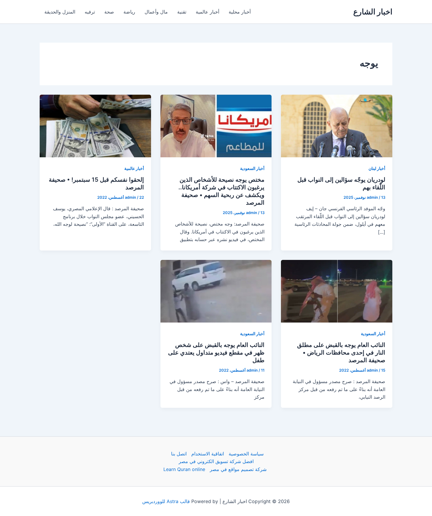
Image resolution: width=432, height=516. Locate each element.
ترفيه (90, 12)
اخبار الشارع (372, 11)
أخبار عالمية (207, 12)
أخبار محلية (240, 12)
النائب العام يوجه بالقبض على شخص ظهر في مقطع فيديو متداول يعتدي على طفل (216, 352)
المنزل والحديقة (59, 12)
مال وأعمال (156, 12)
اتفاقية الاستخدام (207, 454)
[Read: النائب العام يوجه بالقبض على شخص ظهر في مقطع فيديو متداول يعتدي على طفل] (216, 290)
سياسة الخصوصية (246, 454)
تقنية (181, 12)
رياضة (129, 12)
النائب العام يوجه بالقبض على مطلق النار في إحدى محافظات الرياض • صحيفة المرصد (341, 352)
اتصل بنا (179, 454)
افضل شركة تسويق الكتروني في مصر (216, 461)
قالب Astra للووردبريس (166, 501)
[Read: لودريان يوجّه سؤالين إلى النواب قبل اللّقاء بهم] (336, 125)
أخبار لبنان (377, 168)
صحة (109, 12)
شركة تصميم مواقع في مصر (238, 469)
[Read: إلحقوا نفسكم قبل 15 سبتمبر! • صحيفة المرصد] (95, 125)
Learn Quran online (184, 469)
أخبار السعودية (252, 168)
